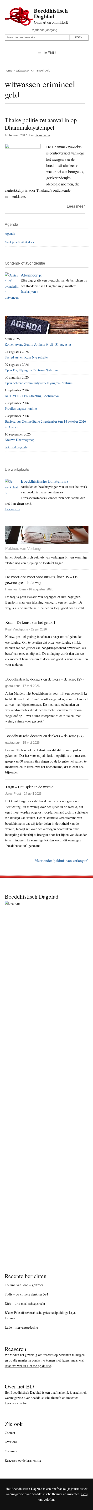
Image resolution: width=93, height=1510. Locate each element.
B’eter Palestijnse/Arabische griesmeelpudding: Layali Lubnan (41, 1315)
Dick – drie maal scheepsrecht (25, 1303)
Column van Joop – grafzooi (24, 1285)
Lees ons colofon (16, 1403)
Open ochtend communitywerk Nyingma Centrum (38, 383)
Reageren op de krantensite (23, 1460)
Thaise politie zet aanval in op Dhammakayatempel (41, 123)
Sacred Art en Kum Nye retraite (26, 357)
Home (8, 70)
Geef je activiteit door (19, 242)
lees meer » (12, 509)
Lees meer (76, 206)
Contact (10, 1432)
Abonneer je (31, 275)
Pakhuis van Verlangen (25, 549)
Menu (50, 53)
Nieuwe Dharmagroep (19, 439)
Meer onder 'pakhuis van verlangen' (61, 860)
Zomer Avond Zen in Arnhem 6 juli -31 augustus (38, 344)
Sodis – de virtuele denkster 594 (26, 1294)
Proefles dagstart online (21, 408)
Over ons (11, 1441)
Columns (11, 1451)
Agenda (10, 233)
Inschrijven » (29, 291)
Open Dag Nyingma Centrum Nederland (32, 370)
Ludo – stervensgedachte (21, 1327)
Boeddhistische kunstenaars (44, 481)
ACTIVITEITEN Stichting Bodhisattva (32, 396)
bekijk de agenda (16, 447)
